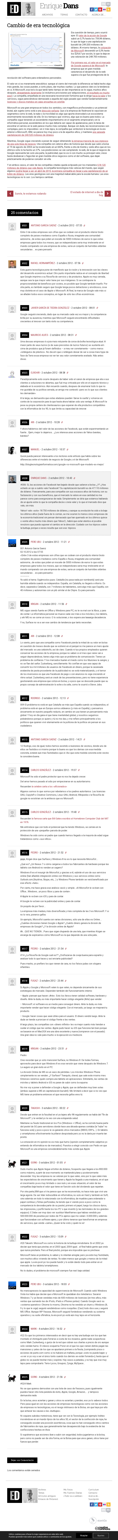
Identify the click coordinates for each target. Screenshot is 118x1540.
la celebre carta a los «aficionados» (49, 786)
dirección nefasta (50, 110)
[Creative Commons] (102, 1528)
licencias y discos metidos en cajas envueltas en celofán (36, 102)
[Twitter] (96, 9)
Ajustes (100, 1535)
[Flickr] (104, 9)
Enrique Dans (38, 477)
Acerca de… (98, 14)
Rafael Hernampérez (43, 263)
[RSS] (108, 9)
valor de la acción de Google (93, 35)
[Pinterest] (100, 9)
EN (103, 4)
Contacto (81, 14)
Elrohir (35, 372)
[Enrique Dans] (21, 9)
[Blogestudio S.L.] (98, 1520)
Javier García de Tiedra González (50, 307)
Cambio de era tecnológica (38, 25)
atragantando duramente (29, 92)
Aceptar (84, 1535)
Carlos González (41, 770)
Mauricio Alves (39, 334)
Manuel (35, 449)
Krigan (34, 603)
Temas (64, 14)
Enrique (59, 5)
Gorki (34, 1162)
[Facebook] (92, 9)
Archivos (47, 14)
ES (108, 4)
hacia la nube (98, 95)
